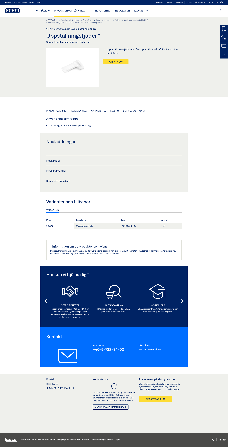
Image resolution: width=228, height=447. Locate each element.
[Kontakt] (224, 46)
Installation (122, 10)
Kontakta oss (116, 62)
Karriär (188, 2)
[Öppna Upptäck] (49, 10)
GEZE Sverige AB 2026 (29, 439)
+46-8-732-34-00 (108, 349)
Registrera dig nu (155, 399)
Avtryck (117, 439)
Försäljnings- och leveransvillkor (68, 439)
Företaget (179, 2)
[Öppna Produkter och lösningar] (89, 10)
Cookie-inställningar (98, 439)
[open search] (221, 10)
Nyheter (169, 2)
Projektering (102, 10)
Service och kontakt (135, 111)
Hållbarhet (159, 2)
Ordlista (110, 439)
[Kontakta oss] (224, 37)
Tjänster (139, 10)
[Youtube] (221, 2)
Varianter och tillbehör (105, 111)
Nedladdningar (79, 111)
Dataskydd (85, 439)
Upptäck (41, 10)
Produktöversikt (56, 111)
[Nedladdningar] (224, 54)
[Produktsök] (224, 29)
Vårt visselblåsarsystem (46, 439)
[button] (200, 3)
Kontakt (51, 379)
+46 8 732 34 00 (60, 388)
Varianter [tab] (52, 210)
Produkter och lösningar (70, 10)
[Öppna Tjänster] (147, 10)
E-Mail (116, 253)
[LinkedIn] (218, 2)
